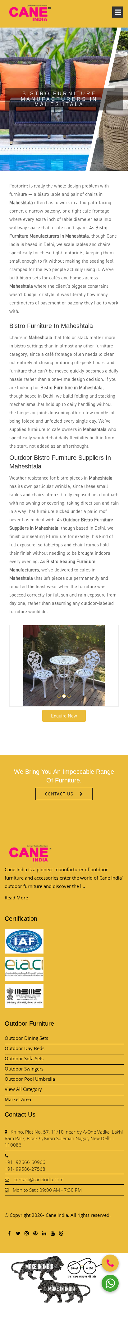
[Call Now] (110, 1263)
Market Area (18, 1099)
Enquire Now (64, 715)
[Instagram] (26, 1233)
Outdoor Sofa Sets (24, 1058)
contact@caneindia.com (38, 1179)
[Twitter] (17, 1233)
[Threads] (61, 1233)
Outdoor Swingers (24, 1069)
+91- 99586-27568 (25, 1169)
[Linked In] (43, 1233)
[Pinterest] (35, 1233)
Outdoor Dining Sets (26, 1038)
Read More (16, 897)
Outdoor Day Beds (24, 1048)
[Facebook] (9, 1233)
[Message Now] (110, 1283)
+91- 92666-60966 (25, 1162)
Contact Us (59, 793)
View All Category (23, 1089)
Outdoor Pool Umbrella (30, 1079)
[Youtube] (52, 1233)
